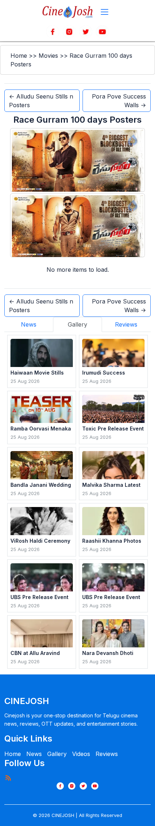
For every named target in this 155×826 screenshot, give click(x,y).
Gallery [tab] (77, 324)
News (34, 753)
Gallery (57, 753)
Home (18, 55)
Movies (48, 55)
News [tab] (28, 324)
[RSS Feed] (8, 777)
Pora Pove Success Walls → (119, 101)
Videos (81, 753)
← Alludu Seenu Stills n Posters (41, 101)
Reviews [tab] (126, 324)
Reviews (107, 753)
